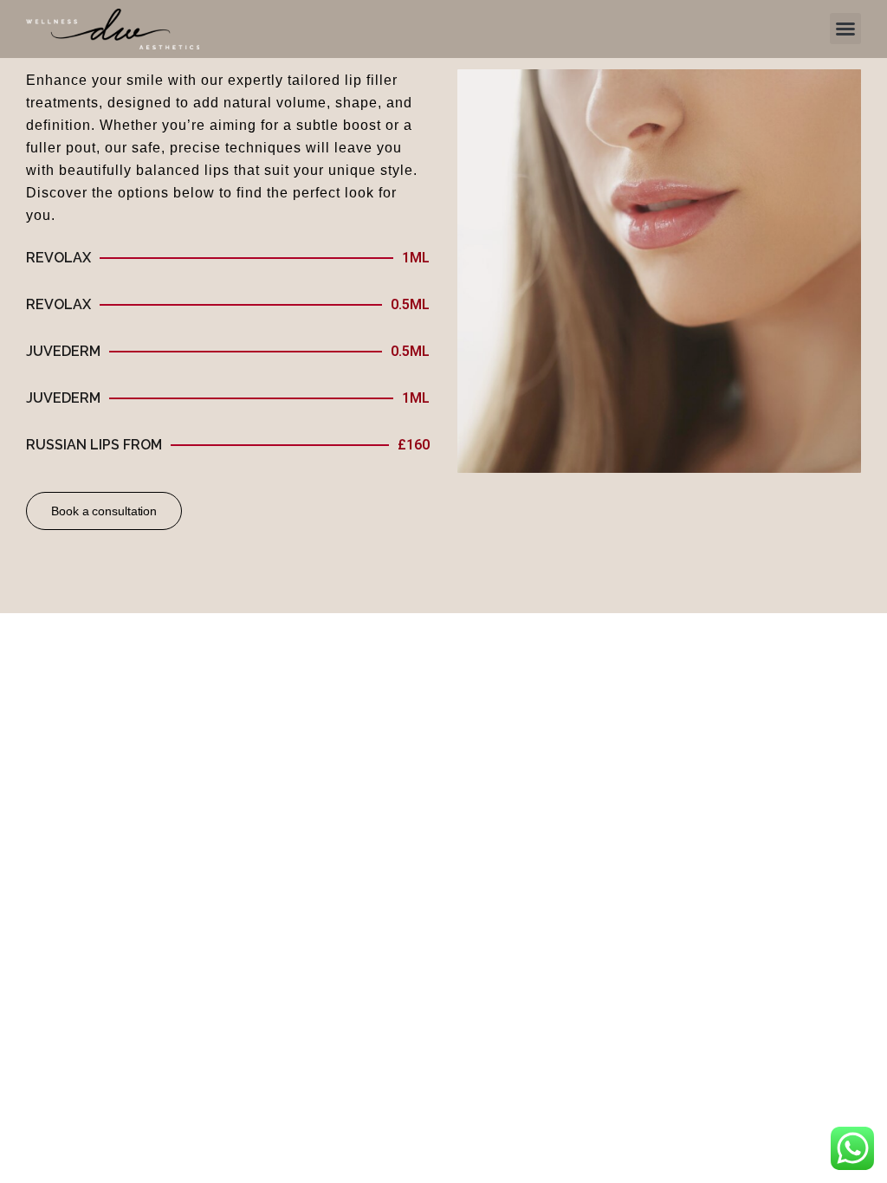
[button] (845, 28)
